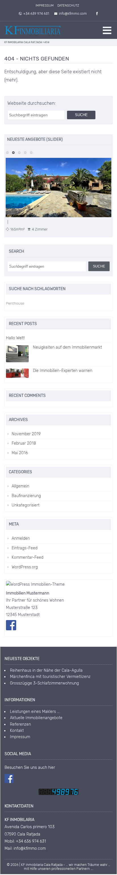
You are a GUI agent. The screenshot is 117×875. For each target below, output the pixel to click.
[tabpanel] (58, 194)
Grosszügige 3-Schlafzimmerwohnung (44, 683)
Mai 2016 (20, 453)
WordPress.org (25, 567)
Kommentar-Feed (27, 557)
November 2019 (26, 434)
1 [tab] (7, 152)
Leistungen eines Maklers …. (35, 711)
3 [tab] (19, 152)
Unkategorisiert (25, 505)
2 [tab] (13, 152)
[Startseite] (32, 30)
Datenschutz (68, 5)
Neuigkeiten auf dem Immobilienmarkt (67, 347)
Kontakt (17, 730)
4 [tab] (25, 152)
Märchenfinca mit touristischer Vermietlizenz (50, 676)
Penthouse (15, 303)
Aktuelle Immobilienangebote (36, 717)
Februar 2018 (24, 443)
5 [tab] (31, 152)
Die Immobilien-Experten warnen (62, 370)
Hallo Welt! (15, 338)
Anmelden (21, 538)
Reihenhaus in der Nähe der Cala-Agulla (46, 670)
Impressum (44, 5)
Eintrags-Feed (24, 548)
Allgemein (20, 486)
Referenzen (20, 724)
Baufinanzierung (26, 495)
